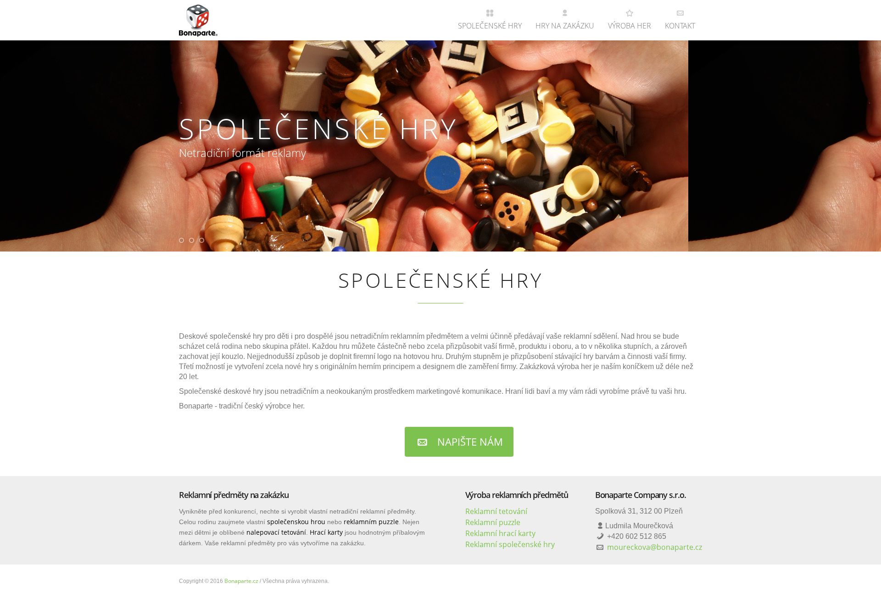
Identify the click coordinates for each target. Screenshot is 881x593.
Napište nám (469, 441)
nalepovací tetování (276, 532)
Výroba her (629, 26)
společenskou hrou (296, 521)
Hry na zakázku (564, 26)
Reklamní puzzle (492, 522)
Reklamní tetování (496, 511)
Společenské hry (490, 26)
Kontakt (680, 26)
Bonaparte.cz (241, 581)
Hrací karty (326, 532)
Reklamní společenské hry (510, 544)
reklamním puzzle (371, 521)
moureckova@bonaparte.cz (654, 547)
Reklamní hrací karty (500, 533)
